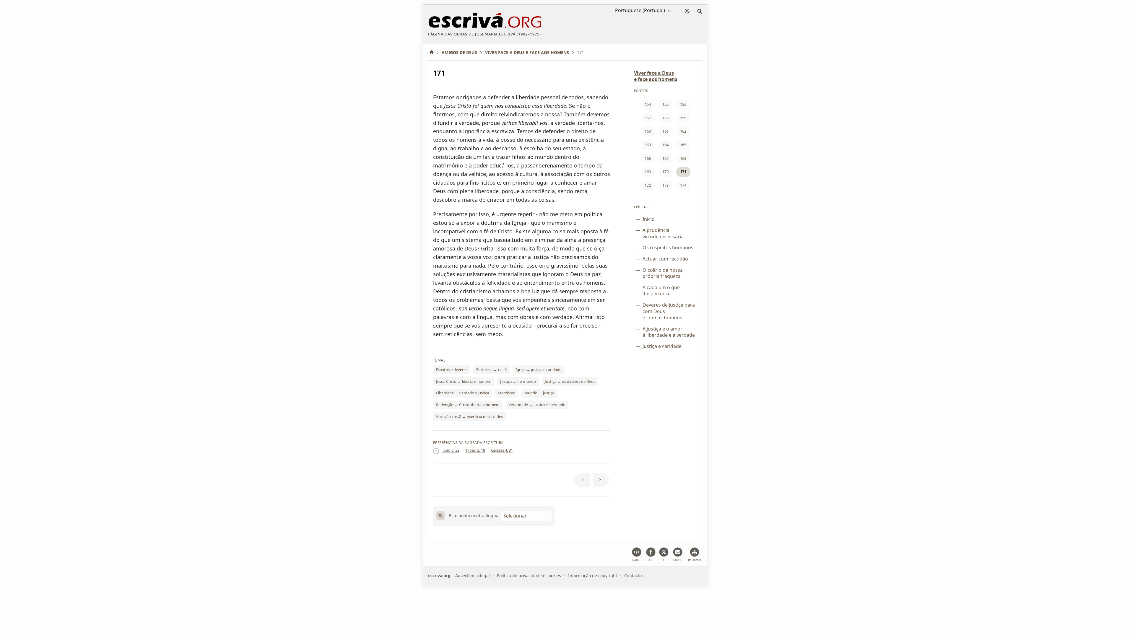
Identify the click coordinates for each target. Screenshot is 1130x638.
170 (665, 171)
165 (683, 144)
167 (665, 158)
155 (665, 104)
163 (648, 144)
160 (648, 131)
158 (665, 118)
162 (683, 131)
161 (665, 131)
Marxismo (507, 393)
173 (665, 185)
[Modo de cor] (687, 11)
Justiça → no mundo (518, 381)
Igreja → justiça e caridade (538, 369)
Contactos (634, 575)
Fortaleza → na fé (491, 369)
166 (648, 158)
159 (683, 118)
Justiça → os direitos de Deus (570, 381)
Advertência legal (472, 575)
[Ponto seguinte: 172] (601, 480)
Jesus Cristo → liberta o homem (463, 381)
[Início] (433, 52)
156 (683, 104)
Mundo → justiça (539, 393)
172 (648, 185)
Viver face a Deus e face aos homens (655, 76)
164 (665, 144)
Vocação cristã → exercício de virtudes (469, 416)
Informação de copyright (592, 575)
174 (683, 185)
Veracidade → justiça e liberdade (536, 404)
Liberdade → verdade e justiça (462, 393)
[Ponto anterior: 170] (581, 480)
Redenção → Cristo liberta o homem (468, 404)
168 (683, 158)
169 (648, 171)
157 (648, 118)
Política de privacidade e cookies (529, 575)
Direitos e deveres (451, 369)
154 (648, 104)
